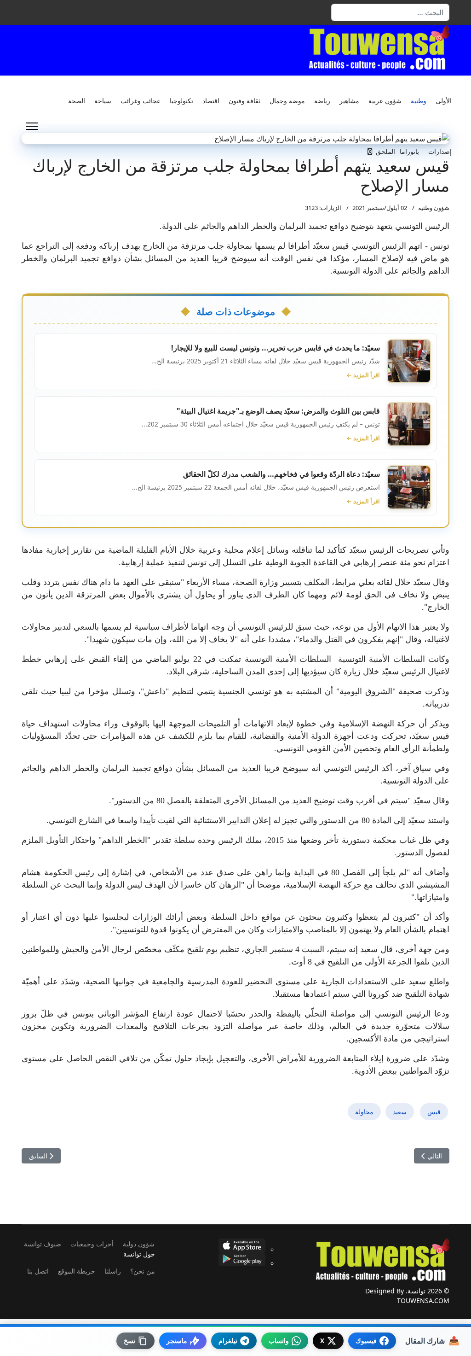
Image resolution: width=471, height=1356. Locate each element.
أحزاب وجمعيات (92, 1243)
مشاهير (349, 101)
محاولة (364, 1111)
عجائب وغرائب (141, 101)
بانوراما (409, 151)
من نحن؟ (142, 1271)
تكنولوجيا (181, 101)
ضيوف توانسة (42, 1243)
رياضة (322, 101)
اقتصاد (210, 101)
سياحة (102, 101)
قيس (434, 1111)
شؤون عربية (385, 101)
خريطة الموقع (76, 1271)
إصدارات (440, 151)
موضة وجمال (287, 101)
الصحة (76, 101)
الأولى (444, 101)
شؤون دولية (139, 1243)
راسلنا (112, 1271)
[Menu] (32, 126)
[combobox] (390, 12)
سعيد (400, 1111)
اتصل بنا (38, 1271)
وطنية (418, 101)
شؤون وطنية (433, 208)
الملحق (385, 151)
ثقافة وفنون (244, 101)
